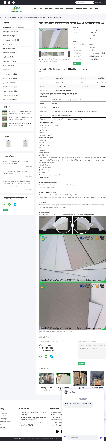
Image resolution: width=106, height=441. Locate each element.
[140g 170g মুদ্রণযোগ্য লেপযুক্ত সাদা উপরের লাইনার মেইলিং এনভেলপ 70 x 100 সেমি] (80, 378)
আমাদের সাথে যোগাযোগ (81, 9)
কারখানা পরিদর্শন (59, 9)
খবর (91, 9)
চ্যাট (75, 63)
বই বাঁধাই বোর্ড (6, 66)
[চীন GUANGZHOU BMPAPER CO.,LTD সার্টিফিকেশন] (8, 143)
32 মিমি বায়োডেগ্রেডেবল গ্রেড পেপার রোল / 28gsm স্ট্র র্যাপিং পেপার (33, 413)
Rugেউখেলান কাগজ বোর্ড (10, 95)
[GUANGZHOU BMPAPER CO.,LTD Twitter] (9, 2)
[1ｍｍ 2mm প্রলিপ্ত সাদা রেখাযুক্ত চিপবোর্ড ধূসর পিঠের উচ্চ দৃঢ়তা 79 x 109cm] (97, 378)
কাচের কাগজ (6, 70)
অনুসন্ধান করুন (98, 2)
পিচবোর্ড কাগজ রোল (8, 87)
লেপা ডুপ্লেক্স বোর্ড (12, 17)
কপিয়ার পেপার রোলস (8, 91)
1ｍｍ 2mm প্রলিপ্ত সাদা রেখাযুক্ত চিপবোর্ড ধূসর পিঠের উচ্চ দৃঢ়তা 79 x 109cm (97, 389)
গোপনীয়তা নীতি (17, 439)
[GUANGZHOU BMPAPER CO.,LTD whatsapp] (10, 204)
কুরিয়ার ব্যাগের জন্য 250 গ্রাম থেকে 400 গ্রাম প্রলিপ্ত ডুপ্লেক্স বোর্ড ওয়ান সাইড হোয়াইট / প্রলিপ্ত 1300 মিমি (20, 119)
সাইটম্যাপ (2, 427)
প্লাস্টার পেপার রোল (8, 78)
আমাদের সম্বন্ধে (48, 9)
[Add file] (65, 437)
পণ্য (41, 9)
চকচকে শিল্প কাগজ (7, 44)
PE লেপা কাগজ (7, 49)
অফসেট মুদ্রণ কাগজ (8, 32)
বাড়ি (35, 9)
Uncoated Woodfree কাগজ (12, 27)
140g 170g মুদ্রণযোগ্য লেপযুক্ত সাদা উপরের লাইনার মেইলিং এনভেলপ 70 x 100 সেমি (80, 389)
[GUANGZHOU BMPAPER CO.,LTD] (16, 9)
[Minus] (101, 392)
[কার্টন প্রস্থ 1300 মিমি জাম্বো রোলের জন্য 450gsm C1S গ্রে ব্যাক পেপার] (46, 378)
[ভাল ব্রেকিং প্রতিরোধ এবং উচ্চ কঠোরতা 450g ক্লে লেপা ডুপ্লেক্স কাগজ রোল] (4, 124)
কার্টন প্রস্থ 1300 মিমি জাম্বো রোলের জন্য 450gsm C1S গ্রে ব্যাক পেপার (46, 389)
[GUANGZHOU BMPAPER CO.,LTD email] (5, 204)
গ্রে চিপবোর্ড (6, 57)
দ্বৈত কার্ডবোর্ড (69, 331)
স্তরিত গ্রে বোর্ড (7, 61)
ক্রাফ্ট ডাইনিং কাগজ (8, 83)
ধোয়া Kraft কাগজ (8, 100)
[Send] (100, 437)
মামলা (96, 9)
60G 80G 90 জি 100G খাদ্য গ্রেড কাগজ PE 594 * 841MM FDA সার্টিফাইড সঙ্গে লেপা (33, 419)
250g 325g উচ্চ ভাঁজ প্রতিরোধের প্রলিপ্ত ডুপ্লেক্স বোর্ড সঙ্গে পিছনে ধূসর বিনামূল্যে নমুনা (63, 389)
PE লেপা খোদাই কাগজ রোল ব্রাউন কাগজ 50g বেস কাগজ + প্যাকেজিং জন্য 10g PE (33, 424)
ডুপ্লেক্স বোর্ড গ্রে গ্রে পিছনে (48, 331)
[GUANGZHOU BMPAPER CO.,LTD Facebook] (5, 2)
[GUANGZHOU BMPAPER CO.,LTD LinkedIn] (13, 2)
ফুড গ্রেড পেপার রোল (8, 40)
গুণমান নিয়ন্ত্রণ (69, 9)
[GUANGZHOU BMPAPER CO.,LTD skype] (16, 204)
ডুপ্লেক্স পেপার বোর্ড (60, 331)
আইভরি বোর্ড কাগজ (8, 53)
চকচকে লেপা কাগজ (8, 36)
